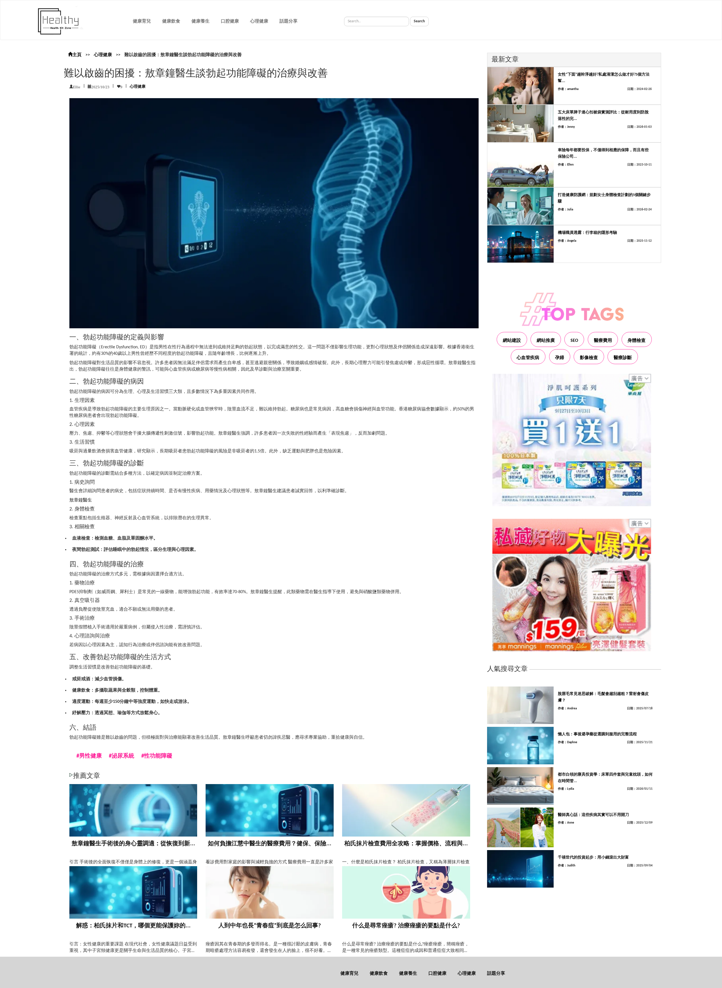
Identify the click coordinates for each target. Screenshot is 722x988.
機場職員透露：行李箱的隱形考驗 (587, 233)
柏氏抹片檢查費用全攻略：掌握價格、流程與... (406, 844)
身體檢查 (637, 340)
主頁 (77, 55)
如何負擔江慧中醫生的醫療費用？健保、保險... (269, 844)
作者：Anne (566, 822)
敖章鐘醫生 (80, 500)
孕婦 (559, 358)
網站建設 (512, 340)
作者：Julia (565, 209)
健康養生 (200, 21)
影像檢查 (589, 358)
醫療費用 (603, 340)
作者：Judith (566, 865)
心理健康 (259, 21)
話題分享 (288, 21)
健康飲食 (171, 21)
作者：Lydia (566, 789)
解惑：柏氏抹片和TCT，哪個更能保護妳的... (133, 926)
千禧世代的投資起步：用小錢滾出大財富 (593, 857)
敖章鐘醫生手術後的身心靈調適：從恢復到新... (133, 844)
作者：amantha (568, 89)
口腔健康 (230, 21)
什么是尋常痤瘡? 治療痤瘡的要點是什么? (406, 926)
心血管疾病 (528, 358)
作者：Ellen (566, 164)
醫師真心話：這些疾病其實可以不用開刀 (593, 815)
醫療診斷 (623, 358)
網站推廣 (546, 340)
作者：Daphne (567, 742)
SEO (574, 340)
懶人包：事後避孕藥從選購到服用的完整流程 (597, 734)
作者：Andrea (567, 708)
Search (419, 21)
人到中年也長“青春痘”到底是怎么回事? (269, 926)
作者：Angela (567, 241)
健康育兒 (142, 21)
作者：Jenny (566, 127)
